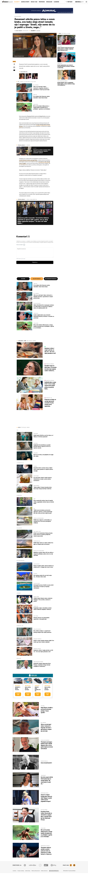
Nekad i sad (34, 1)
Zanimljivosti (25, 1)
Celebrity (17, 1)
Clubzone (56, 1)
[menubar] (86, 2)
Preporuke (42, 1)
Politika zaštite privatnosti (35, 870)
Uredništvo (14, 870)
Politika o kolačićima (44, 870)
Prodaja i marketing (20, 870)
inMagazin (49, 1)
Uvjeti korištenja (27, 870)
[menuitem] (86, 2)
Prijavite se (34, 262)
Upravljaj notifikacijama (54, 870)
